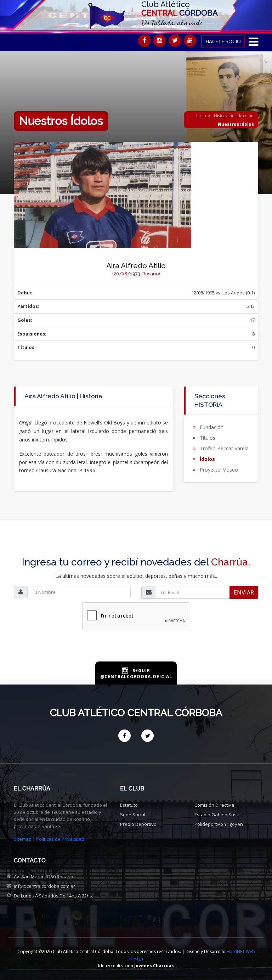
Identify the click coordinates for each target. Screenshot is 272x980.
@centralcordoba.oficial (136, 677)
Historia (221, 116)
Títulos (207, 437)
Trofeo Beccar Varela (224, 448)
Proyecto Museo (219, 469)
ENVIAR (244, 592)
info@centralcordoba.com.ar (44, 886)
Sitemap (23, 839)
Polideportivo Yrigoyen (218, 824)
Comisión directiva (214, 805)
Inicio (201, 116)
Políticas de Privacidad (60, 839)
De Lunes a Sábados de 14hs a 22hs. (53, 895)
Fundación (211, 427)
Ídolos (242, 116)
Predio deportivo (138, 824)
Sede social (132, 814)
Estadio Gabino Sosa (216, 814)
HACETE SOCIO (223, 41)
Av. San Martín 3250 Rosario (43, 876)
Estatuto (129, 805)
